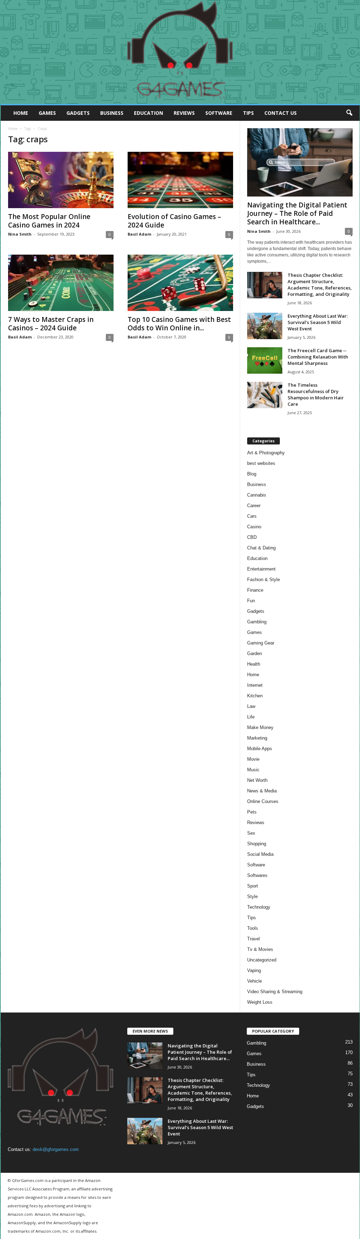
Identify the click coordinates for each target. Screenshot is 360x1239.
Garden (254, 653)
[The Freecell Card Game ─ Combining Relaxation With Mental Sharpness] (264, 360)
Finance (255, 590)
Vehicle (254, 981)
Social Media (260, 854)
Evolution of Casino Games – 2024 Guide (174, 221)
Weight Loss (259, 1002)
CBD (252, 537)
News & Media (262, 790)
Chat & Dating (261, 547)
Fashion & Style (263, 579)
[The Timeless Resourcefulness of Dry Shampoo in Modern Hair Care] (264, 395)
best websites (261, 463)
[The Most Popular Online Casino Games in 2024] (61, 180)
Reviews (184, 113)
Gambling (256, 621)
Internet (255, 685)
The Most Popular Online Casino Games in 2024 (49, 221)
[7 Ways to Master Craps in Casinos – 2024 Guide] (61, 283)
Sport (252, 886)
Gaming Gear (260, 643)
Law (251, 706)
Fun (251, 600)
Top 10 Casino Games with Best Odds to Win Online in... (179, 323)
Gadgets (78, 113)
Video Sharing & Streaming (274, 991)
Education (148, 113)
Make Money (260, 727)
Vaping (254, 970)
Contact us (280, 113)
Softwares (257, 875)
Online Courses (262, 801)
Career (254, 505)
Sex (251, 833)
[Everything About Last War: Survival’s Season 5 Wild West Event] (264, 326)
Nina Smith (20, 234)
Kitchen (255, 695)
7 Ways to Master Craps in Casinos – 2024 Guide (51, 323)
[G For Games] (180, 52)
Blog (251, 474)
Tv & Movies (260, 949)
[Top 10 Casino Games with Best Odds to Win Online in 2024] (180, 283)
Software (218, 113)
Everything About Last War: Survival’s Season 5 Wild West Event (318, 322)
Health (253, 664)
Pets (252, 812)
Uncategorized (261, 960)
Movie (253, 759)
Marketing (257, 738)
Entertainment (261, 569)
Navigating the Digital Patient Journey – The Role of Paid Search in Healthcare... (297, 213)
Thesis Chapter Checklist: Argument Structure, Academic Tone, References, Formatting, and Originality (320, 284)
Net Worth (257, 780)
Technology (258, 907)
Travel (253, 938)
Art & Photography (266, 452)
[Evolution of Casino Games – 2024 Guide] (180, 180)
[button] (349, 113)
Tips (248, 113)
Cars (252, 516)
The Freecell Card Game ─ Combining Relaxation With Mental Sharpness (318, 356)
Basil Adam (139, 234)
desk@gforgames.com (56, 1149)
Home (20, 113)
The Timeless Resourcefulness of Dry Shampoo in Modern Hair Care (316, 394)
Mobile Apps (259, 748)
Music (253, 769)
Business (111, 113)
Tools (252, 928)
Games (47, 113)
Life (251, 717)
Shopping (256, 843)
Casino (254, 526)
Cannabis (256, 495)
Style (252, 896)
